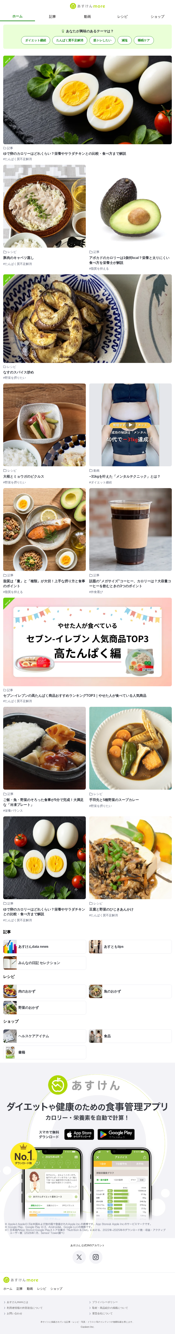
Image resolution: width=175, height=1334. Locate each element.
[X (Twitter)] (79, 1257)
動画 (87, 16)
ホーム (17, 16)
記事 (52, 16)
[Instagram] (95, 1257)
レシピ (122, 16)
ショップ (157, 16)
